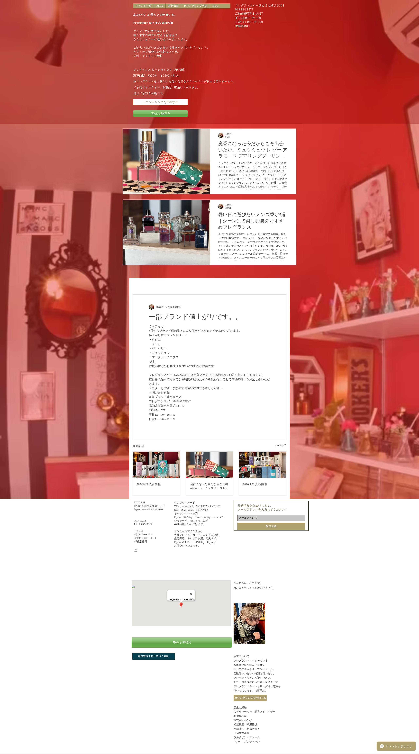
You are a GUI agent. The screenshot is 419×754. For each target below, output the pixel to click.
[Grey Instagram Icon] (136, 550)
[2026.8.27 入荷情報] (156, 465)
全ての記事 (139, 284)
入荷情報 (157, 284)
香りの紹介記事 (178, 284)
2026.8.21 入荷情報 (255, 484)
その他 (198, 284)
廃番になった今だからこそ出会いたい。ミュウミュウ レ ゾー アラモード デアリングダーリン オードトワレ (209, 486)
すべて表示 (280, 445)
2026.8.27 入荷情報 (149, 484)
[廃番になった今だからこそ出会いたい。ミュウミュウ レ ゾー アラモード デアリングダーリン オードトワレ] (209, 465)
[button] (282, 284)
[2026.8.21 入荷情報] (262, 465)
